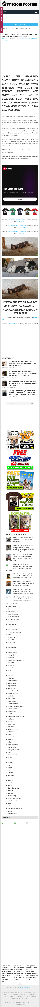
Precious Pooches (26, 988)
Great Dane (31, 38)
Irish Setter (11, 726)
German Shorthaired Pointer (16, 706)
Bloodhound (11, 637)
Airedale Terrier (12, 606)
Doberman (11, 678)
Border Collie (11, 642)
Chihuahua (24, 38)
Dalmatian (10, 675)
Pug (9, 765)
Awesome (10, 622)
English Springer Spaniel (14, 691)
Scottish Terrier (12, 783)
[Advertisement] (21, 18)
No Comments (5, 367)
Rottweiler (10, 772)
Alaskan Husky (12, 611)
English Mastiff (12, 686)
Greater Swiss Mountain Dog (16, 716)
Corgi (9, 670)
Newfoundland (12, 747)
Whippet (10, 811)
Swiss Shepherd (12, 801)
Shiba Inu (10, 790)
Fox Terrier (11, 696)
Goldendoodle (12, 711)
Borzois (10, 645)
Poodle (10, 762)
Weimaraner (11, 806)
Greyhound (11, 719)
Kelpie (9, 734)
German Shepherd (13, 703)
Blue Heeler (11, 639)
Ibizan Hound (11, 724)
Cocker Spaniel (12, 668)
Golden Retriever (12, 709)
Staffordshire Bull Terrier (15, 798)
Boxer (9, 650)
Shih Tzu (10, 793)
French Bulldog (12, 698)
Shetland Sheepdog (13, 788)
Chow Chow (11, 665)
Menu (4, 12)
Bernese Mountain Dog (14, 632)
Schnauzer (11, 780)
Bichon (10, 634)
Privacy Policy (9, 1002)
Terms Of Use (31, 1002)
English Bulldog (12, 683)
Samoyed (10, 778)
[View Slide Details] (20, 439)
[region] (20, 439)
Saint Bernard (11, 775)
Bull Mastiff (11, 655)
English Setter (12, 688)
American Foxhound (13, 616)
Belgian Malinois (12, 629)
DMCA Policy (20, 1002)
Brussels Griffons (12, 652)
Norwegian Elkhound (14, 749)
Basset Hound (12, 624)
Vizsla (9, 803)
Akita (9, 609)
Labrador (10, 739)
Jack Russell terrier (13, 729)
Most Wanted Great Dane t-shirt (16, 219)
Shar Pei (10, 785)
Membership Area (13, 744)
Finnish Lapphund (13, 693)
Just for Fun (11, 732)
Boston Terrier (12, 647)
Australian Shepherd (13, 619)
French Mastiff (12, 701)
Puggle (10, 767)
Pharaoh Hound (12, 755)
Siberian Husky (12, 796)
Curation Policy (21, 1005)
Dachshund (11, 673)
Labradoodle (11, 737)
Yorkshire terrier (12, 813)
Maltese (10, 742)
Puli (9, 770)
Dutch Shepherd (12, 680)
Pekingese (10, 752)
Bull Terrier (11, 657)
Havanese (10, 721)
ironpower (4, 38)
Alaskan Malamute (13, 614)
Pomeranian (11, 760)
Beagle (9, 627)
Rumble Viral (13, 324)
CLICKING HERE (21, 221)
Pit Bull (10, 757)
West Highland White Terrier (16, 808)
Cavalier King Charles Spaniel (16, 660)
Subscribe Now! (20, 24)
